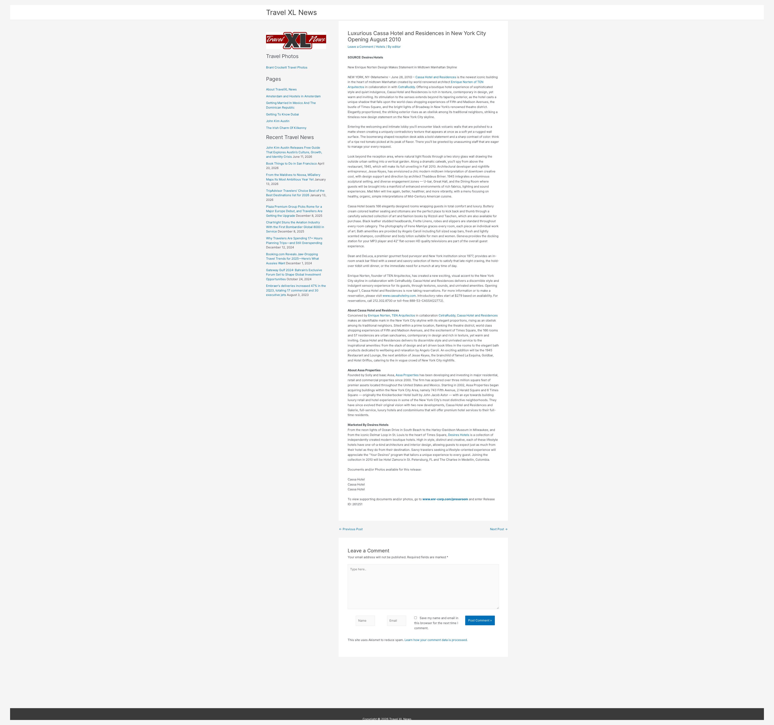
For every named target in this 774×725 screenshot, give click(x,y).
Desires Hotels (458, 435)
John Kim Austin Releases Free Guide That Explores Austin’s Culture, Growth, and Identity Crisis (294, 152)
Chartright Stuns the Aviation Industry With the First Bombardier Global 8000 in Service (295, 226)
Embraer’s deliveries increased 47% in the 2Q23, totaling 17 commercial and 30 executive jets (296, 290)
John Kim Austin (277, 121)
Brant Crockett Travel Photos (286, 67)
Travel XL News (291, 12)
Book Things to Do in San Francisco (291, 163)
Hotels (380, 47)
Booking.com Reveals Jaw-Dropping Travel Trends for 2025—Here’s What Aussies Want (292, 258)
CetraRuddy (406, 87)
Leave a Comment (360, 47)
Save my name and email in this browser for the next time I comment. (436, 623)
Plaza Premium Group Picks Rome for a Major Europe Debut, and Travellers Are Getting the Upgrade (294, 211)
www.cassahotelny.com (399, 296)
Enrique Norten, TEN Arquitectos (391, 315)
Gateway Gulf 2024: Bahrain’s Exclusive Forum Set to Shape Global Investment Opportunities (294, 274)
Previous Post (351, 529)
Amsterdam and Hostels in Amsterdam (293, 96)
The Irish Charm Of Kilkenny (286, 128)
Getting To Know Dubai (282, 114)
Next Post (499, 529)
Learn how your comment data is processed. (436, 640)
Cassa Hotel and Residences (435, 77)
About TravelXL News (281, 89)
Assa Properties (407, 375)
